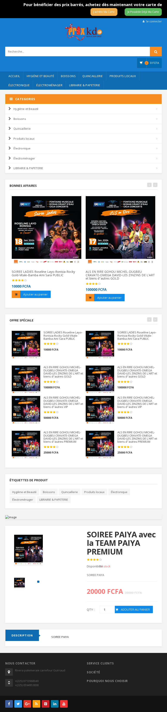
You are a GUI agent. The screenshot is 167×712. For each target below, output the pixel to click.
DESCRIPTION (22, 635)
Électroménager (49, 85)
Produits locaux (123, 76)
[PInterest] (45, 704)
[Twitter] (18, 704)
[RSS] (36, 704)
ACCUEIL (14, 76)
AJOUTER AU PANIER (135, 609)
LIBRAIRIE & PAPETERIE (84, 85)
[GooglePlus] (27, 704)
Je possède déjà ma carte (143, 12)
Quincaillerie (92, 76)
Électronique (19, 85)
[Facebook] (9, 704)
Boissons (68, 76)
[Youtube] (64, 704)
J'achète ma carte (104, 12)
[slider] (94, 559)
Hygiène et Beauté (40, 76)
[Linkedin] (54, 704)
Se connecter (154, 21)
